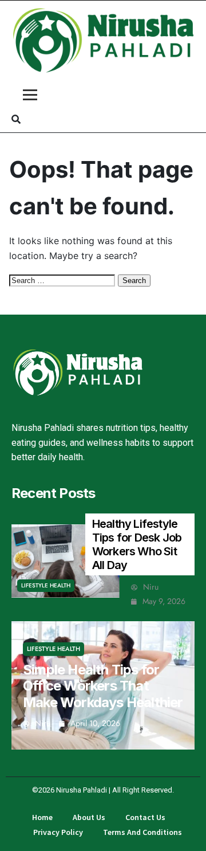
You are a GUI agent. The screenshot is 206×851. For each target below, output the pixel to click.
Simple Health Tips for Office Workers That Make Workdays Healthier (103, 686)
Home (42, 817)
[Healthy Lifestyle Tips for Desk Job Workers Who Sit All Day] (65, 561)
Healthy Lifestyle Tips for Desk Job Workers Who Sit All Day (136, 544)
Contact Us (145, 817)
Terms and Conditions (142, 832)
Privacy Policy (58, 832)
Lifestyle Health (45, 585)
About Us (89, 817)
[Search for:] (63, 279)
